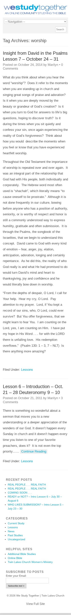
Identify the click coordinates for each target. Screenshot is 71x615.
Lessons (27, 369)
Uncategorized (16, 539)
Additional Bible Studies (22, 554)
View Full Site (35, 603)
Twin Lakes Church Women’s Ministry (30, 562)
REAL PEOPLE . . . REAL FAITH (27, 484)
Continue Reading (33, 451)
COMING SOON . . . (20, 492)
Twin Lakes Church (52, 595)
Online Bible (15, 558)
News (11, 531)
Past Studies (15, 535)
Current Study (16, 523)
